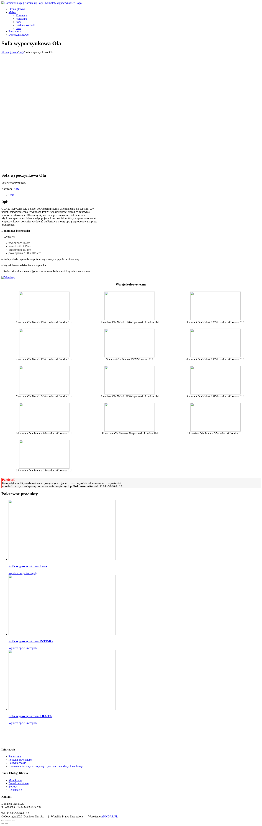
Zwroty (13, 786)
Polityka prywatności (20, 759)
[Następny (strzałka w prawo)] (6, 823)
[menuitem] (135, 9)
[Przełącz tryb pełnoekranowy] (10, 820)
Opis (11, 194)
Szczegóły (31, 573)
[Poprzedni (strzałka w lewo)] (2, 823)
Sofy (16, 188)
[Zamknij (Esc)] (2, 820)
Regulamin (15, 756)
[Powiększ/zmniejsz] (13, 820)
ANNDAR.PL (109, 816)
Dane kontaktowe (19, 783)
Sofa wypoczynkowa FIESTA (30, 716)
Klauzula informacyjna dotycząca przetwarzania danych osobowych (47, 766)
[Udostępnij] (6, 820)
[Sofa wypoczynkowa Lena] (135, 530)
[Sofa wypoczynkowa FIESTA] (135, 680)
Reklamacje (15, 789)
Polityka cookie (17, 762)
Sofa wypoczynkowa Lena (28, 566)
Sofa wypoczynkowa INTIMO (31, 641)
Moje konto (15, 780)
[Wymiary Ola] (8, 277)
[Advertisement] (131, 80)
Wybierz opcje (17, 573)
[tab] (135, 195)
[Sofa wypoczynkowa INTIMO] (135, 605)
